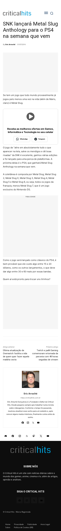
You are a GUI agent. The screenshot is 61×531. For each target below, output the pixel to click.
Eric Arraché (10, 44)
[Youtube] (38, 422)
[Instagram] (28, 422)
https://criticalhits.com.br (30, 398)
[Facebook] (23, 422)
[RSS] (27, 436)
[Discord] (6, 436)
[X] (33, 422)
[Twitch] (34, 436)
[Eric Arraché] (30, 379)
